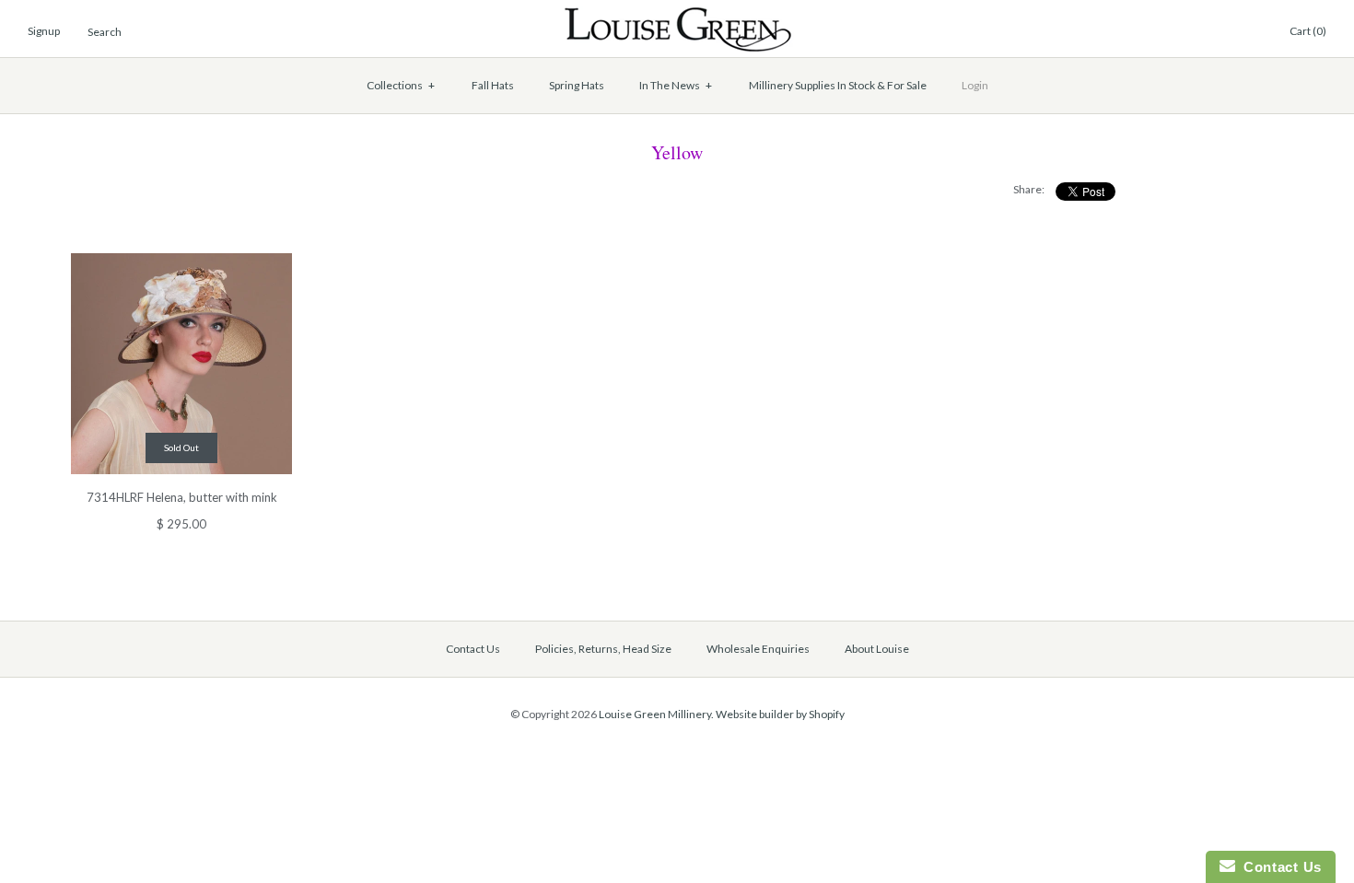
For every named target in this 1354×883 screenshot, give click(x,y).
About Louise (877, 649)
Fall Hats (493, 85)
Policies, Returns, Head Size (603, 649)
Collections (401, 85)
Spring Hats (576, 85)
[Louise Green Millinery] (677, 15)
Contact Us (473, 649)
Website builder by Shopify (780, 714)
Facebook (1161, 32)
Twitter (1183, 32)
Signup (44, 31)
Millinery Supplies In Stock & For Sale (838, 85)
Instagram (1228, 32)
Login (975, 85)
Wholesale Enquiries (758, 649)
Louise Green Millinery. (656, 714)
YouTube (1250, 32)
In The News (676, 85)
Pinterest (1206, 32)
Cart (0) (1308, 31)
